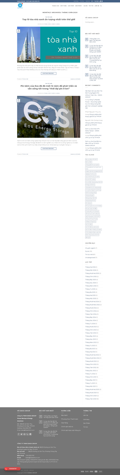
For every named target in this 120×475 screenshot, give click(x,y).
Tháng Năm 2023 (91, 342)
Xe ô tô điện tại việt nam (92, 227)
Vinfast (87, 221)
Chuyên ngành (90, 248)
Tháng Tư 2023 (90, 345)
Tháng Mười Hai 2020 (92, 389)
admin (58, 24)
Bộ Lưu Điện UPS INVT (91, 159)
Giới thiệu (76, 1)
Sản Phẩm (86, 423)
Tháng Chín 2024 (91, 311)
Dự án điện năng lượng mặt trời (94, 182)
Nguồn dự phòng (96, 190)
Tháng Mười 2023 (91, 326)
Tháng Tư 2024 (90, 323)
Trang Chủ (55, 5)
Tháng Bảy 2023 (90, 336)
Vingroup (93, 221)
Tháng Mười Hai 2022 (92, 355)
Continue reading (48, 73)
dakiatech (88, 174)
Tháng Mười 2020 (91, 392)
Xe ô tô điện (89, 224)
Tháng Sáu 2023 (90, 339)
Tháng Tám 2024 (90, 314)
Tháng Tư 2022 (90, 374)
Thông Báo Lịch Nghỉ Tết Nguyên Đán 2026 (95, 40)
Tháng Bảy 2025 (90, 279)
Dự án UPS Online (90, 179)
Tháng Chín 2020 (91, 396)
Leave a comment (75, 79)
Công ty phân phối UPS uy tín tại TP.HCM (93, 136)
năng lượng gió (90, 195)
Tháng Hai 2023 (90, 352)
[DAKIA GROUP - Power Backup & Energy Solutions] (25, 5)
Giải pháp (71, 5)
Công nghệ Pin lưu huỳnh (92, 164)
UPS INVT (97, 216)
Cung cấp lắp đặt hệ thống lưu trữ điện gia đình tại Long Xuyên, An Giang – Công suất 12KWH (96, 49)
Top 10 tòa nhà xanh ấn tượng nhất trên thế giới (48, 19)
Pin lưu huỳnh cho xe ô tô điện (93, 205)
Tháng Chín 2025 (91, 276)
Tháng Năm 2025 (91, 286)
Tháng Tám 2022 (90, 367)
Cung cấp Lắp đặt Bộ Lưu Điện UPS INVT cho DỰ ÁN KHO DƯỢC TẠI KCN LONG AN (96, 77)
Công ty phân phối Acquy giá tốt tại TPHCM (93, 115)
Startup (97, 211)
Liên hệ (85, 415)
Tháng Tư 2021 (90, 383)
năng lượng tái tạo (90, 200)
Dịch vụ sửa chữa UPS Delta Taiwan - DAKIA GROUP (92, 131)
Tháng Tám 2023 (90, 333)
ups (87, 216)
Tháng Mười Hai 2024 (92, 301)
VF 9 (91, 219)
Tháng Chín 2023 (91, 330)
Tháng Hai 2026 (90, 267)
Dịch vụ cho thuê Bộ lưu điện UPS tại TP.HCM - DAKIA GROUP (93, 143)
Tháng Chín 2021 (90, 377)
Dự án (94, 174)
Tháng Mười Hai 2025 (92, 273)
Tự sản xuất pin (95, 213)
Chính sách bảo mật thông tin (71, 430)
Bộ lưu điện (89, 162)
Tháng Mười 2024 (91, 308)
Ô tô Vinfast (89, 232)
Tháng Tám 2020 (91, 399)
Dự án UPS (96, 176)
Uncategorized (90, 257)
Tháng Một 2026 (90, 270)
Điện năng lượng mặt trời (92, 234)
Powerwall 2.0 (89, 211)
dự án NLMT (89, 176)
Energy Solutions (90, 184)
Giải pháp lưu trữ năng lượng (93, 187)
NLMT (87, 192)
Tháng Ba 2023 (90, 348)
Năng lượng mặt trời (91, 198)
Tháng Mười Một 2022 (92, 358)
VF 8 (87, 219)
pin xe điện (94, 208)
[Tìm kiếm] (101, 5)
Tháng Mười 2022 (91, 361)
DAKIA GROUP (89, 171)
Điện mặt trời (96, 232)
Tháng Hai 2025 (90, 295)
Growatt (88, 190)
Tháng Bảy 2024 (90, 317)
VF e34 (95, 219)
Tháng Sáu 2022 (90, 370)
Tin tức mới (48, 17)
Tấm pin (88, 213)
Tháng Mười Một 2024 (92, 305)
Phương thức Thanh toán (69, 419)
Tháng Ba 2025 (90, 292)
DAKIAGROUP (98, 171)
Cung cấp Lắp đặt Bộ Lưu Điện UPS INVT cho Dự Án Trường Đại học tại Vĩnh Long (95, 59)
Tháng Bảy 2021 (90, 380)
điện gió (88, 237)
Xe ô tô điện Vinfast (91, 229)
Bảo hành (64, 415)
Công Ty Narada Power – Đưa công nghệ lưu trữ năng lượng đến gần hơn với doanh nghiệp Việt (93, 104)
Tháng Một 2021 (90, 386)
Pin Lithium (88, 203)
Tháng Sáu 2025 (90, 283)
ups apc (91, 216)
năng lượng (93, 192)
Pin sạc (87, 208)
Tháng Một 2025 (90, 298)
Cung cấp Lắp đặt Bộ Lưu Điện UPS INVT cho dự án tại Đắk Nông (95, 68)
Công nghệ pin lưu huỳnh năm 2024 (93, 168)
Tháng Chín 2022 (91, 364)
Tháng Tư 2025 (90, 289)
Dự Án (85, 5)
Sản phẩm (78, 5)
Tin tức (85, 427)
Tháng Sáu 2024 (90, 320)
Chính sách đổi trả (67, 426)
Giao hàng (64, 423)
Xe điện (99, 229)
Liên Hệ (88, 1)
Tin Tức (82, 1)
